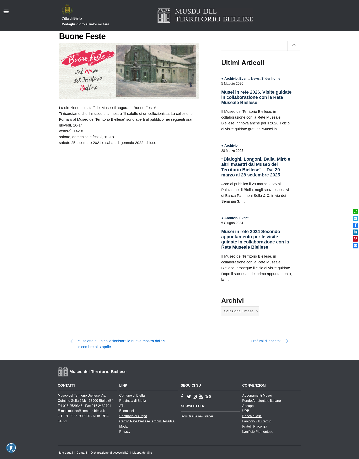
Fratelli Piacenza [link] (254, 426)
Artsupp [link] (248, 406)
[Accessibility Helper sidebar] (11, 448)
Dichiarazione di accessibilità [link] (109, 452)
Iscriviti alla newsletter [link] (197, 416)
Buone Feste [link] (82, 36)
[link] (355, 211)
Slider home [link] (270, 78)
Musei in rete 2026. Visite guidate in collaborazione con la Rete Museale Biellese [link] (256, 97)
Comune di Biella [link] (132, 395)
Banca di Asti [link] (252, 416)
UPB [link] (245, 411)
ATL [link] (122, 406)
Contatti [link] (82, 452)
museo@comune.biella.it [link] (86, 411)
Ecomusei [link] (126, 411)
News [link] (255, 78)
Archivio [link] (231, 78)
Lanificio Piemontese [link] (257, 431)
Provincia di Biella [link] (132, 400)
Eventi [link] (244, 78)
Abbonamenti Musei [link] (257, 395)
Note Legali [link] (65, 452)
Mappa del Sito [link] (142, 452)
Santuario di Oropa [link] (133, 416)
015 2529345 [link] (72, 406)
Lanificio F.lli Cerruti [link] (256, 421)
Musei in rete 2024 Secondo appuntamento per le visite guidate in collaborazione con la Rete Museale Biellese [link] (255, 239)
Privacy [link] (124, 431)
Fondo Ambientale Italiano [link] (261, 400)
